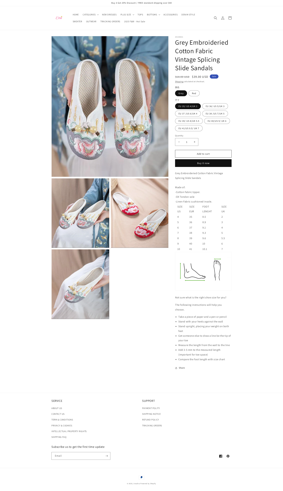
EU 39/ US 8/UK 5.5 (189, 120)
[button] (90, 14)
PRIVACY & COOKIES (61, 425)
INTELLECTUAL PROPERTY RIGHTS (69, 431)
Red (194, 93)
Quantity (179, 135)
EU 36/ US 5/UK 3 (215, 106)
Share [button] (182, 367)
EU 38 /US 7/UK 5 (215, 113)
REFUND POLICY (150, 419)
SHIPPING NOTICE (151, 413)
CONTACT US (58, 413)
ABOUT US (56, 408)
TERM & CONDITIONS (62, 419)
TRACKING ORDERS (152, 425)
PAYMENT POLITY (151, 408)
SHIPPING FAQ (58, 437)
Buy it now (203, 163)
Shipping (179, 81)
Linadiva (136, 483)
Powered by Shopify (148, 483)
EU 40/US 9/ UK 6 (217, 120)
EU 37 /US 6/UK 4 (188, 113)
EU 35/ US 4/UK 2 (188, 106)
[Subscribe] (106, 456)
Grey (181, 93)
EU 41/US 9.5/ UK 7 (189, 128)
